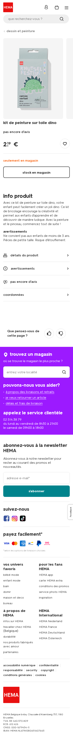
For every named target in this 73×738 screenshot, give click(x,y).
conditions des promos (54, 586)
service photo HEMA (53, 592)
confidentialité (49, 665)
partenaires (10, 652)
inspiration (45, 597)
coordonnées (13, 295)
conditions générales (17, 675)
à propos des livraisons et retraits (30, 392)
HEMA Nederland (50, 621)
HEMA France (48, 627)
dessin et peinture (20, 31)
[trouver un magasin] (64, 372)
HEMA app (46, 575)
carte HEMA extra (50, 580)
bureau (8, 603)
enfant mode (11, 580)
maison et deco (13, 597)
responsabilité (13, 670)
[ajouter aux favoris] (65, 143)
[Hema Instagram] (14, 518)
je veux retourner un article (26, 397)
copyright (47, 670)
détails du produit (24, 255)
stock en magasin (36, 172)
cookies (40, 675)
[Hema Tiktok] (23, 518)
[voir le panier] (57, 7)
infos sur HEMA (13, 621)
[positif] (49, 333)
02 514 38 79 (12, 419)
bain (6, 586)
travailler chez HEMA (17, 627)
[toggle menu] (66, 8)
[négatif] (61, 333)
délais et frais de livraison (24, 403)
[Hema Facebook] (6, 518)
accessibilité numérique (19, 665)
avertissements (23, 268)
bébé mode (11, 575)
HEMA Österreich (50, 638)
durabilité (9, 636)
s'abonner (36, 491)
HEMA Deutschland (52, 632)
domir (7, 592)
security (31, 670)
